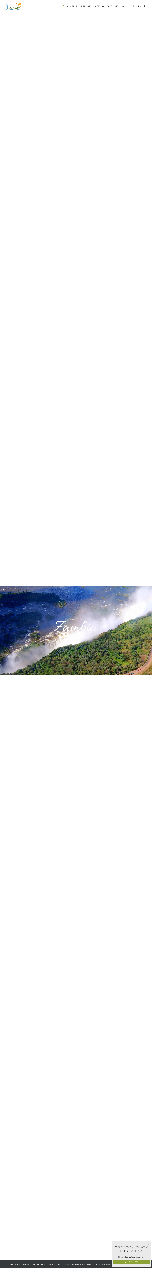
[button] (145, 6)
